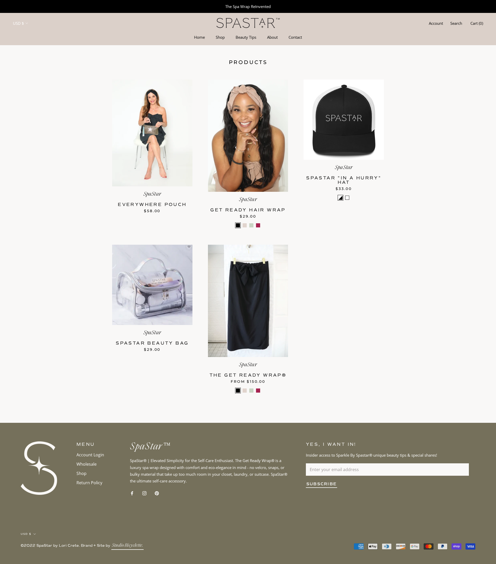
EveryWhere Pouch (152, 204)
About (272, 37)
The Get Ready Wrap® (248, 375)
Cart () (476, 23)
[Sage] (251, 225)
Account (436, 23)
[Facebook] (132, 492)
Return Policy (89, 483)
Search (456, 23)
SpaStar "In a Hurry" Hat (343, 180)
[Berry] (258, 225)
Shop (220, 37)
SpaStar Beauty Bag (152, 343)
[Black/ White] (340, 198)
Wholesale (86, 464)
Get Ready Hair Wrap (248, 210)
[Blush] (245, 225)
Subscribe (321, 484)
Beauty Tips (246, 37)
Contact (295, 37)
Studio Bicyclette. (127, 545)
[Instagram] (144, 492)
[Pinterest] (157, 492)
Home (199, 37)
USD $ (18, 23)
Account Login (90, 455)
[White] (347, 198)
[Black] (238, 225)
